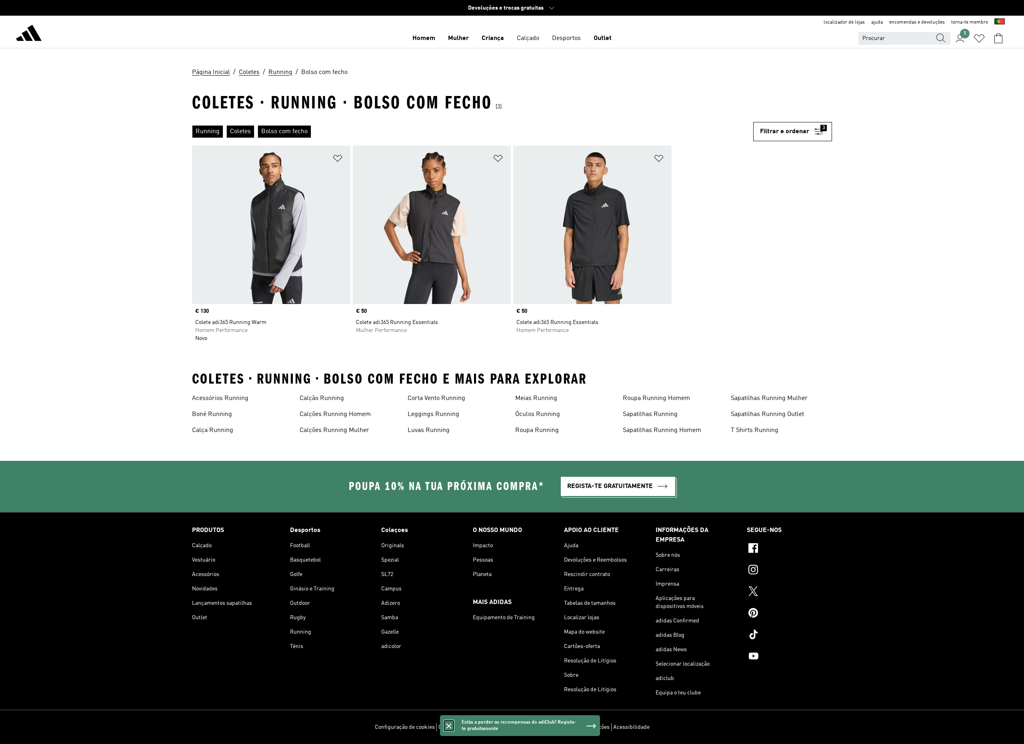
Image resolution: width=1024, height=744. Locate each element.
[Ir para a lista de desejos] (979, 38)
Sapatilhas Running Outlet (767, 414)
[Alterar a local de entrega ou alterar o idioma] (999, 22)
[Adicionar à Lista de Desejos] (337, 160)
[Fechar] (449, 725)
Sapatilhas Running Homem (662, 430)
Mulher (458, 38)
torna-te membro (969, 22)
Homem (423, 38)
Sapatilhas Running (650, 414)
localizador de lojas (844, 22)
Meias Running (536, 398)
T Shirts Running (754, 430)
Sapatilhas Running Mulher (769, 398)
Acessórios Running (220, 398)
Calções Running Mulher (334, 430)
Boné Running (212, 414)
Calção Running (322, 398)
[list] (472, 131)
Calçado (528, 38)
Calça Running (212, 430)
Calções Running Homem (335, 414)
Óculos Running (537, 414)
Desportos (566, 38)
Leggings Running (433, 414)
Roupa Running (537, 430)
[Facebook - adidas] (789, 549)
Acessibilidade (631, 727)
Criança (493, 38)
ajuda (877, 22)
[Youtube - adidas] (789, 657)
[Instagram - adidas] (789, 571)
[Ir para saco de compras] (998, 38)
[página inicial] (29, 34)
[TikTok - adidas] (789, 635)
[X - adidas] (789, 592)
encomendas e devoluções (917, 22)
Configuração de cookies (405, 727)
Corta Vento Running (436, 398)
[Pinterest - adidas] (789, 614)
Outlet (603, 38)
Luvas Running (429, 430)
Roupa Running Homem (656, 398)
